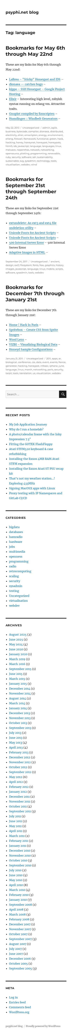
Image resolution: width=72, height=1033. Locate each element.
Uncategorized (30, 127)
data (38, 362)
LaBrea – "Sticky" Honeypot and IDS (34, 79)
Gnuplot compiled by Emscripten (32, 113)
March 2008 (17, 914)
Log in (13, 997)
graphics (50, 265)
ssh (34, 157)
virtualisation (18, 600)
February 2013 (18, 752)
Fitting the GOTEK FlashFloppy (30, 444)
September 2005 (20, 968)
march (28, 369)
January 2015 (18, 683)
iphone (53, 365)
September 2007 (20, 939)
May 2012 (15, 777)
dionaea (44, 131)
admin (46, 127)
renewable (54, 153)
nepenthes (23, 149)
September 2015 (20, 669)
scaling (14, 576)
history (59, 265)
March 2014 (17, 703)
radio (12, 566)
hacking (10, 142)
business (11, 131)
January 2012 (18, 791)
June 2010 (16, 875)
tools (53, 160)
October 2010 (18, 860)
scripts (59, 268)
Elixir (12, 99)
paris (50, 369)
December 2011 (19, 796)
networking (47, 149)
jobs (12, 546)
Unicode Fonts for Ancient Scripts (32, 232)
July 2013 (15, 732)
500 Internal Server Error (26, 242)
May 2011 (15, 826)
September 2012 (20, 772)
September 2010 (20, 865)
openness (15, 556)
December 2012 (19, 757)
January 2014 (18, 708)
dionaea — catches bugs (26, 84)
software (26, 157)
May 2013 (15, 742)
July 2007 (15, 949)
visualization (43, 373)
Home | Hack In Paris (23, 325)
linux (58, 146)
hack (60, 138)
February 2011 (18, 841)
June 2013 (15, 737)
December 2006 (20, 958)
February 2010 (19, 895)
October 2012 (18, 767)
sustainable (12, 160)
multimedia (17, 551)
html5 (9, 146)
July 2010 (15, 870)
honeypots (54, 142)
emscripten (31, 135)
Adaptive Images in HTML (27, 252)
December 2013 (19, 713)
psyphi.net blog (22, 12)
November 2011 (19, 801)
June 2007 (16, 953)
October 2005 (18, 963)
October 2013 (18, 723)
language (35, 146)
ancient (55, 261)
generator (11, 365)
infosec (44, 365)
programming (38, 153)
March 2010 (17, 890)
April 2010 (16, 885)
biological (11, 362)
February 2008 (19, 919)
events (53, 362)
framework (30, 138)
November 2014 (20, 693)
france (62, 362)
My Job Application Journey (28, 424)
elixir (20, 135)
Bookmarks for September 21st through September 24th (31, 188)
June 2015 (16, 674)
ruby (8, 157)
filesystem (26, 265)
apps (54, 358)
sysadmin (30, 160)
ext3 (17, 265)
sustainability (45, 157)
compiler (33, 131)
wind (34, 164)
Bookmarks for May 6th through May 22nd (35, 51)
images (10, 268)
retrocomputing (20, 571)
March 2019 (17, 659)
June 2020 (16, 649)
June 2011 (15, 821)
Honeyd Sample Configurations (31, 349)
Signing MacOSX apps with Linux (32, 488)
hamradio (16, 537)
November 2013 (20, 718)
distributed (56, 131)
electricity (11, 135)
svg (22, 160)
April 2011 (15, 831)
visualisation (13, 164)
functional (43, 138)
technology (43, 160)
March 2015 (17, 678)
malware (11, 149)
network (35, 149)
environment (55, 135)
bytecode (22, 131)
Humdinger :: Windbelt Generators (33, 118)
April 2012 (16, 782)
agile (54, 127)
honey (19, 142)
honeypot (41, 142)
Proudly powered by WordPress (43, 1026)
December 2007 (20, 924)
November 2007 (20, 929)
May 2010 (15, 880)
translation (25, 373)
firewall (18, 138)
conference (24, 362)
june (61, 365)
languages (48, 146)
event (45, 362)
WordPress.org (19, 1012)
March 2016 (17, 664)
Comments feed (20, 1007)
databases (16, 532)
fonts (35, 265)
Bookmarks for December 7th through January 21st (35, 293)
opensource (12, 153)
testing (14, 591)
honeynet (29, 142)
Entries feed (17, 1002)
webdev (25, 164)
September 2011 (20, 811)
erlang (9, 138)
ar (60, 358)
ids (15, 146)
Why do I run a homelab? (26, 429)
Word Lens (16, 339)
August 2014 (17, 698)
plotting (24, 153)
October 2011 (18, 806)
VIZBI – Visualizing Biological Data (33, 344)
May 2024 (16, 644)
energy (43, 135)
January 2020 (18, 654)
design (9, 265)
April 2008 (16, 909)
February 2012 (19, 787)
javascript (23, 146)
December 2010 (19, 850)
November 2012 (20, 762)
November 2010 (20, 855)
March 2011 (17, 836)
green (53, 138)
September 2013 (20, 728)
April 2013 (16, 747)
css (33, 362)
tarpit (9, 373)
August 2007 (17, 944)
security (16, 157)
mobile (50, 268)
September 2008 (20, 904)
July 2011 (15, 816)
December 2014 (19, 688)
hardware (15, 542)
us (34, 373)
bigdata (14, 527)
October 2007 (18, 934)
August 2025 (18, 634)
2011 (48, 358)
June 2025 (16, 639)
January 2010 (18, 899)
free (41, 265)
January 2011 (17, 845)
